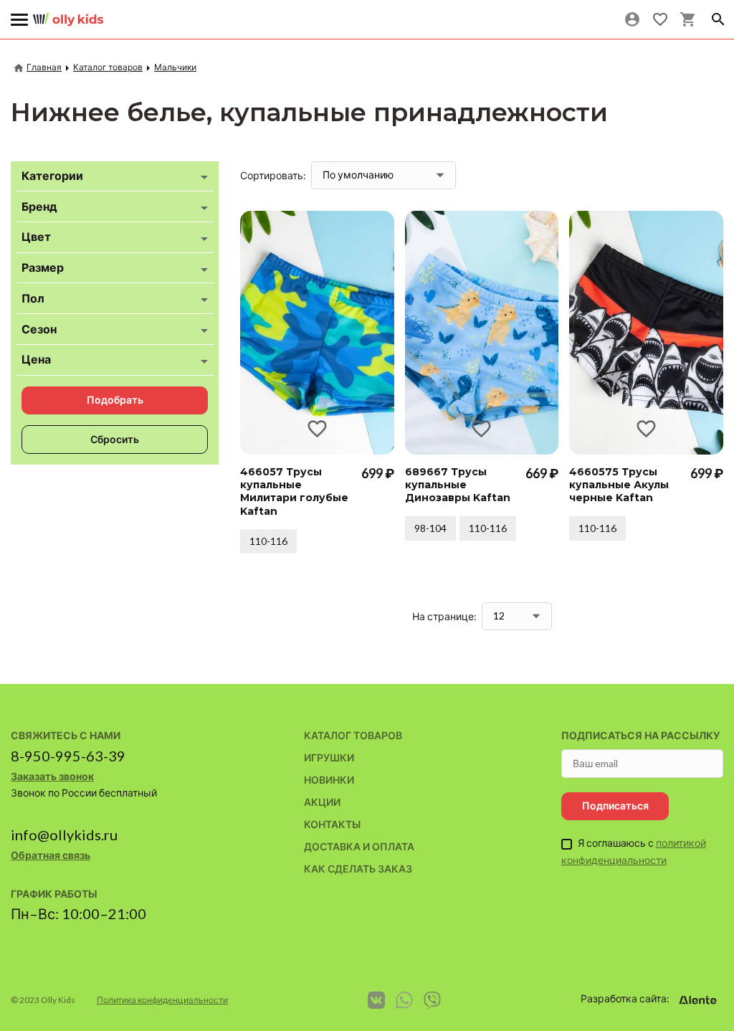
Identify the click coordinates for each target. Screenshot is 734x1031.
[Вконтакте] (376, 1000)
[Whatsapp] (404, 1000)
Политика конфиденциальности (162, 999)
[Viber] (432, 1000)
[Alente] (697, 1000)
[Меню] (20, 20)
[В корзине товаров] (688, 19)
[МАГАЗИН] (68, 14)
